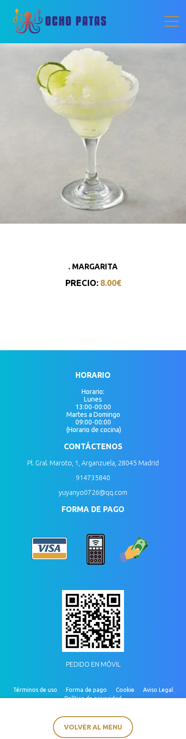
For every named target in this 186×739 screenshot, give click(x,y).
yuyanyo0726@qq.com (93, 492)
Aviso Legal (158, 690)
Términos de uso (35, 690)
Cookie (125, 690)
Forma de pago (86, 690)
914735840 (93, 478)
